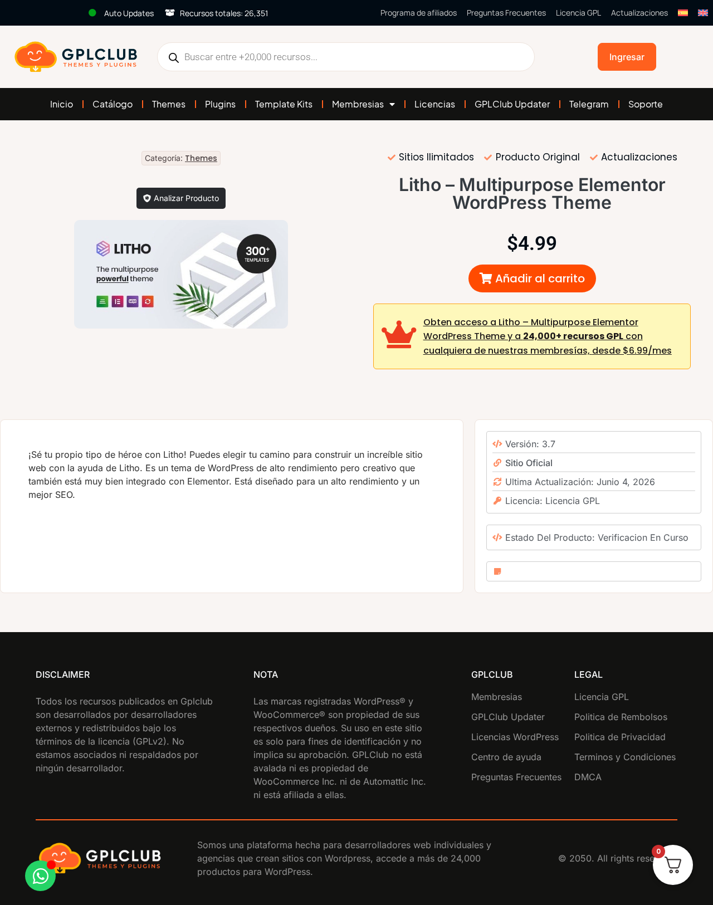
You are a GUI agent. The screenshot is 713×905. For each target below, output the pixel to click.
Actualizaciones (639, 12)
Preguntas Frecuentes (506, 12)
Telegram (589, 104)
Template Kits (283, 104)
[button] (532, 278)
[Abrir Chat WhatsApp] (40, 875)
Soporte (645, 104)
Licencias (434, 104)
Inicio (61, 104)
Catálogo (112, 104)
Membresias (358, 104)
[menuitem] (683, 13)
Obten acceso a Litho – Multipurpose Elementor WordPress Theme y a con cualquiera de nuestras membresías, (547, 336)
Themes (168, 104)
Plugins (220, 104)
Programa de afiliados (418, 12)
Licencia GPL (578, 12)
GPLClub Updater (512, 104)
